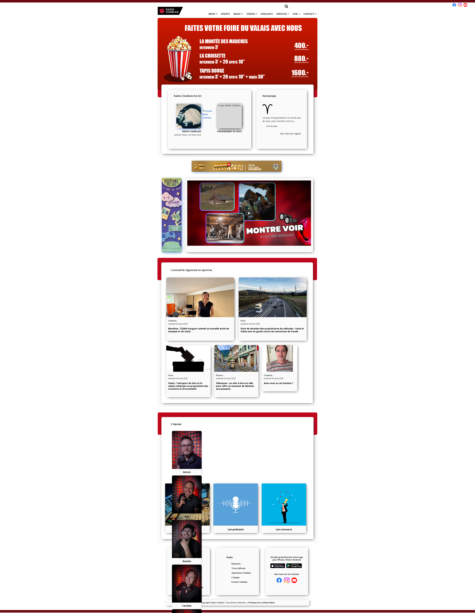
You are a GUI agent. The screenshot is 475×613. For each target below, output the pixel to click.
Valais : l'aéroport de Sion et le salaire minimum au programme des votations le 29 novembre (188, 386)
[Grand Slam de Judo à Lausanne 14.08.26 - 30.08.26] (236, 166)
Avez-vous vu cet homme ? (278, 383)
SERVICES (281, 13)
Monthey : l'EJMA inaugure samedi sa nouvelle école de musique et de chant (198, 330)
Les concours (284, 529)
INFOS (211, 13)
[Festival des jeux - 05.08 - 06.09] (173, 215)
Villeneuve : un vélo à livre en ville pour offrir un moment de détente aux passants (235, 386)
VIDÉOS (251, 13)
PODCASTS (267, 13)
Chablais (172, 320)
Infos (243, 320)
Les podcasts (236, 529)
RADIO (237, 13)
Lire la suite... (272, 126)
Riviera (219, 375)
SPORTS (225, 13)
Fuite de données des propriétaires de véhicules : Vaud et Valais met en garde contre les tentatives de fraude (272, 330)
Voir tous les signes (290, 133)
